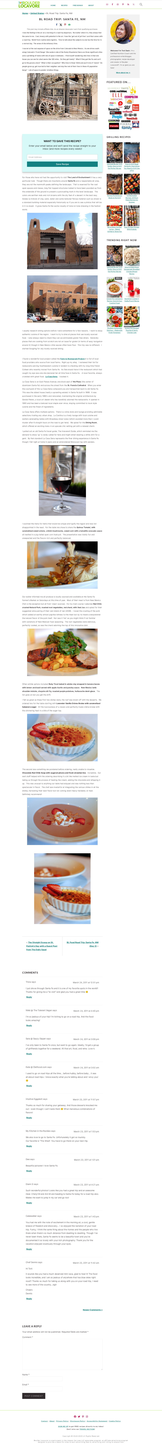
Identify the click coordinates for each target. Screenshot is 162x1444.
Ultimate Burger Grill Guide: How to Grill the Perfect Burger (114, 166)
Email (25, 1384)
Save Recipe (62, 164)
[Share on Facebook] (56, 25)
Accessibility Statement (97, 1421)
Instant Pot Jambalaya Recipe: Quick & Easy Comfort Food (115, 301)
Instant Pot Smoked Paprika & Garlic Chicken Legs (132, 330)
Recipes (64, 5)
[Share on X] (60, 25)
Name (25, 1374)
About (91, 5)
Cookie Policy (115, 1421)
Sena (55, 376)
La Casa (48, 376)
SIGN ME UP (63, 1426)
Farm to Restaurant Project (72, 359)
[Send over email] (69, 25)
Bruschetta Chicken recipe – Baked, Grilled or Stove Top (114, 229)
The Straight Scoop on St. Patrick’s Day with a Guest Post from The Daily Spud (41, 946)
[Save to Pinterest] (65, 25)
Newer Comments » (92, 1310)
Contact (44, 1421)
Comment (27, 1337)
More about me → (123, 73)
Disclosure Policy (77, 1421)
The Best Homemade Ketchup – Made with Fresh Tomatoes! (114, 330)
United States (37, 13)
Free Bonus (78, 5)
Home (53, 5)
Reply (29, 997)
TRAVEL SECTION (87, 1429)
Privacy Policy (62, 1421)
